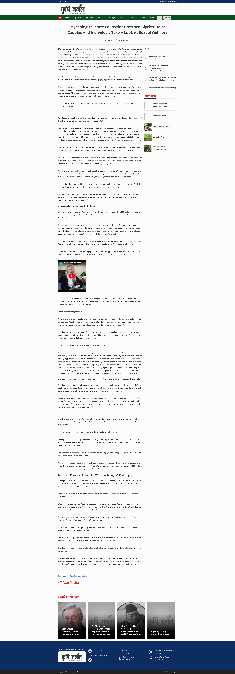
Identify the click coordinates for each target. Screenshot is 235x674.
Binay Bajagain (172, 672)
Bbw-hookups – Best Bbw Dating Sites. (73, 576)
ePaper (167, 17)
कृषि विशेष (78, 17)
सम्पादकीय (131, 17)
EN (159, 17)
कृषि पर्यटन (100, 17)
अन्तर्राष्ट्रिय (112, 17)
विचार (122, 17)
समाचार (67, 17)
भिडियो (152, 17)
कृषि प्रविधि (89, 17)
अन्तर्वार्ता (142, 17)
